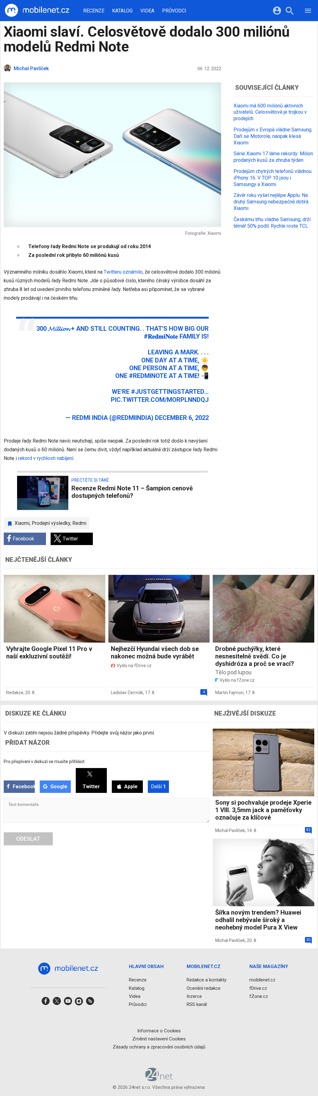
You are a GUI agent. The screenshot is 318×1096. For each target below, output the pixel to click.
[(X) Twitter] (57, 1003)
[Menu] (308, 12)
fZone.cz (258, 996)
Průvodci (174, 10)
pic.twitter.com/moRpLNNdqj (160, 399)
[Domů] (37, 10)
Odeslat (28, 838)
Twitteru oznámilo (123, 272)
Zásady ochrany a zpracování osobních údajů (159, 1047)
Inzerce (194, 996)
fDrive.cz (258, 988)
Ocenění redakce (203, 988)
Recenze (93, 10)
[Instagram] (79, 1003)
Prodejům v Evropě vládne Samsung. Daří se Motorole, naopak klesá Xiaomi (273, 136)
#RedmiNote (148, 376)
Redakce (14, 692)
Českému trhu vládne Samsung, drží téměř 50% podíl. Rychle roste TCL (272, 222)
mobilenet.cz (262, 980)
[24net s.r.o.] (159, 1079)
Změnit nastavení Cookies (159, 1039)
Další (158, 786)
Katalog (122, 10)
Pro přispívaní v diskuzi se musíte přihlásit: (44, 761)
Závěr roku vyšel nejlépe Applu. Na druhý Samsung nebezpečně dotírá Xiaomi (271, 201)
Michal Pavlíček (230, 830)
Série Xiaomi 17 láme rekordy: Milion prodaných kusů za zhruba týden (273, 157)
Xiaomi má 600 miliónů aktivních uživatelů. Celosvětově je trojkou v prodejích (270, 112)
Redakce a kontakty (206, 980)
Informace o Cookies (159, 1030)
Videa (147, 10)
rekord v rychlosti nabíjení (45, 458)
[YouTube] (68, 1003)
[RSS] (90, 1003)
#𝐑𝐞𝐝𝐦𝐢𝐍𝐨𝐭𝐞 (161, 336)
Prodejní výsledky (51, 523)
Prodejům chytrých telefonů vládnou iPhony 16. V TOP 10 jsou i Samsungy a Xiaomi (272, 177)
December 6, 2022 (182, 417)
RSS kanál (197, 1004)
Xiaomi (22, 523)
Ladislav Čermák (127, 692)
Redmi (79, 523)
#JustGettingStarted (167, 391)
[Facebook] (46, 1003)
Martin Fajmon (229, 692)
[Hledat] (289, 12)
